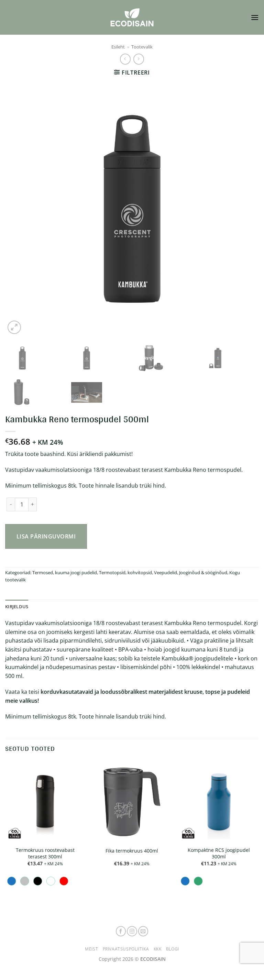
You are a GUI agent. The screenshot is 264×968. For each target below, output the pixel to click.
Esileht (118, 47)
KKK (158, 949)
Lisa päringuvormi (46, 536)
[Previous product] (138, 59)
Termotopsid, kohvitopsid (125, 572)
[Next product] (125, 59)
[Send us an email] (143, 931)
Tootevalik (142, 47)
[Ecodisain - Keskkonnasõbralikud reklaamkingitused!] (132, 17)
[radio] (12, 881)
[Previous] (19, 208)
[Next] (245, 208)
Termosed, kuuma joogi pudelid (64, 572)
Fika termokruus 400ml (132, 851)
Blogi (172, 949)
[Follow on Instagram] (132, 931)
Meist (91, 949)
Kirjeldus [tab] (16, 606)
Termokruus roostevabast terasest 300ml (45, 853)
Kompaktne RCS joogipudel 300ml (219, 853)
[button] (255, 17)
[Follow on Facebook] (121, 931)
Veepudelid (165, 572)
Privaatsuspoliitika (126, 949)
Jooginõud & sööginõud (203, 572)
